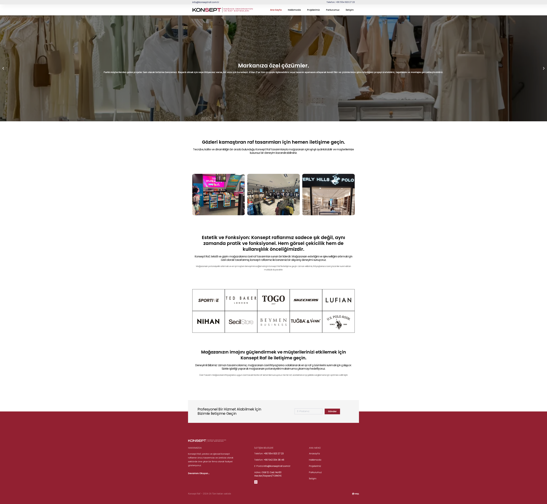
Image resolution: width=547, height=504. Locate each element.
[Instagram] (255, 481)
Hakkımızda (294, 9)
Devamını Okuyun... (199, 473)
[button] (3, 68)
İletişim (350, 9)
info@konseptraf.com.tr (205, 2)
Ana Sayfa (276, 9)
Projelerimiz (313, 9)
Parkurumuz (332, 9)
